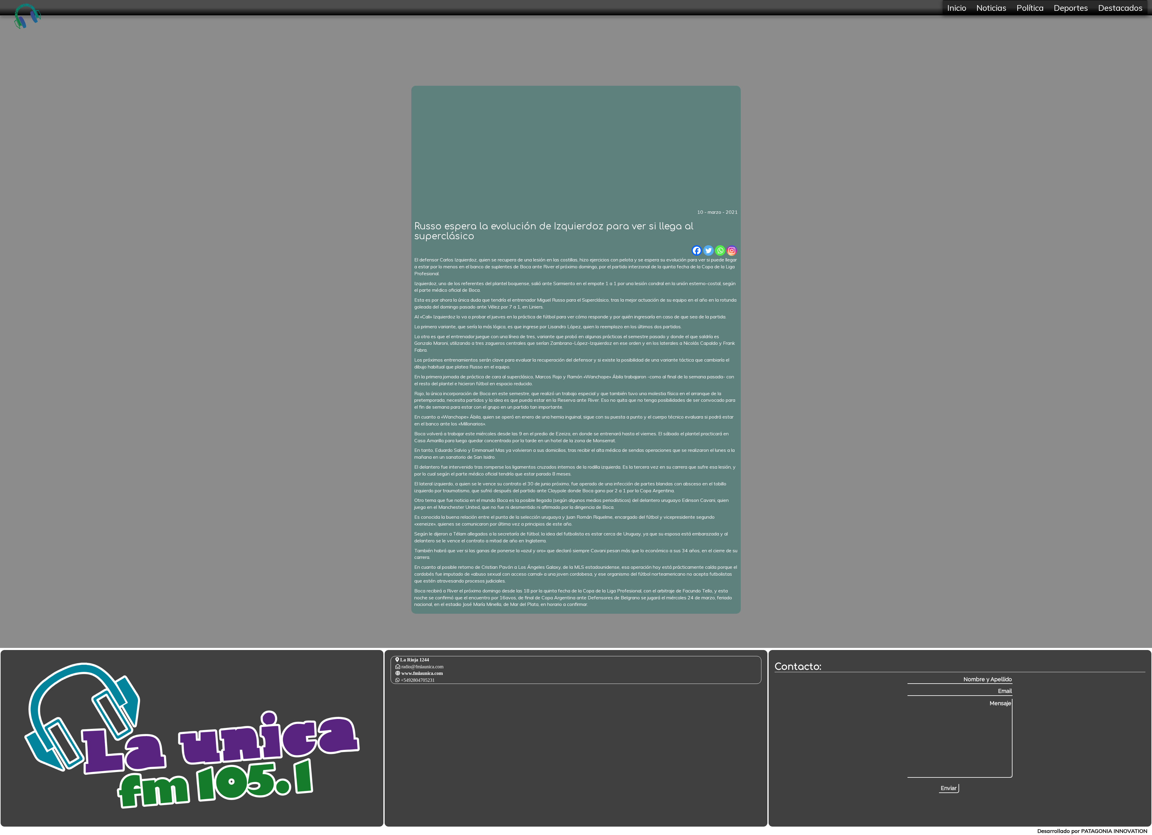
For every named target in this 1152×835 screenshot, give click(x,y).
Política (1030, 8)
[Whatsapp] (720, 250)
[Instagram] (732, 250)
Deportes (1071, 8)
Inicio (956, 8)
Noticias (991, 8)
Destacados (1120, 8)
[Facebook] (697, 250)
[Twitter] (708, 250)
